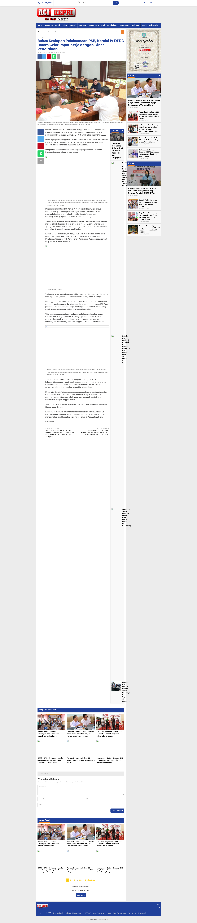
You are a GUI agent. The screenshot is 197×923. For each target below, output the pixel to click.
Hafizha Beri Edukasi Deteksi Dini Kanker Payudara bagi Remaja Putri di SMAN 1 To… (142, 190)
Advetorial (50, 52)
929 (81, 880)
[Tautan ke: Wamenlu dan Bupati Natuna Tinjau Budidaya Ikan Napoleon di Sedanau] (116, 686)
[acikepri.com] (56, 14)
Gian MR (108, 919)
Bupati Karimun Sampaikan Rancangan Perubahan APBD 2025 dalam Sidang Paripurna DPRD (95, 431)
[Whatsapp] (54, 56)
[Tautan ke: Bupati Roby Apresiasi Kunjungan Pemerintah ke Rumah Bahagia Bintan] (133, 204)
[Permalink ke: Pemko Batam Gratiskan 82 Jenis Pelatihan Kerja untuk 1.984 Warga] (81, 748)
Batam (56, 52)
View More (81, 895)
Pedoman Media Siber (73, 913)
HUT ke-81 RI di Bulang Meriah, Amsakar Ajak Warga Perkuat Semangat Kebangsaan (50, 760)
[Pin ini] (49, 56)
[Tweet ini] (44, 56)
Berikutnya (90, 880)
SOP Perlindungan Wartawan (94, 913)
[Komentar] (58, 56)
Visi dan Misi (132, 913)
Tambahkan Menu (151, 3)
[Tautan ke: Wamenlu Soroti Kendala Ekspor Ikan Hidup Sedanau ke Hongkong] (116, 593)
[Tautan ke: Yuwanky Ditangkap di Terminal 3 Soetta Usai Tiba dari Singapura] (117, 137)
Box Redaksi (58, 913)
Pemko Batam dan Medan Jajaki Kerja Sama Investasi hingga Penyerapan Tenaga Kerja (80, 734)
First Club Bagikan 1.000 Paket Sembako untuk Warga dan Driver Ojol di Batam (109, 734)
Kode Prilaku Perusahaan (116, 913)
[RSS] (122, 32)
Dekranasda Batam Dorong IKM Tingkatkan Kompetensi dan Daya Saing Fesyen (109, 760)
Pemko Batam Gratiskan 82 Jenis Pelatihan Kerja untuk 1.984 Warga (81, 760)
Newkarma (93, 919)
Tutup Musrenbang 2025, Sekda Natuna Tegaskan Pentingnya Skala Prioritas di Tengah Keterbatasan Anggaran (59, 432)
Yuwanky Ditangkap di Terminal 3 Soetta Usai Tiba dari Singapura (117, 150)
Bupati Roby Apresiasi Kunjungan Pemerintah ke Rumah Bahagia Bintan (48, 734)
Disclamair (142, 913)
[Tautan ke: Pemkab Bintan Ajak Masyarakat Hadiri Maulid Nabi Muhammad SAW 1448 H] (133, 229)
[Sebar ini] (40, 56)
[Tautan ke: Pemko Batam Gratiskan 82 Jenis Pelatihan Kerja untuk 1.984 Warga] (133, 141)
